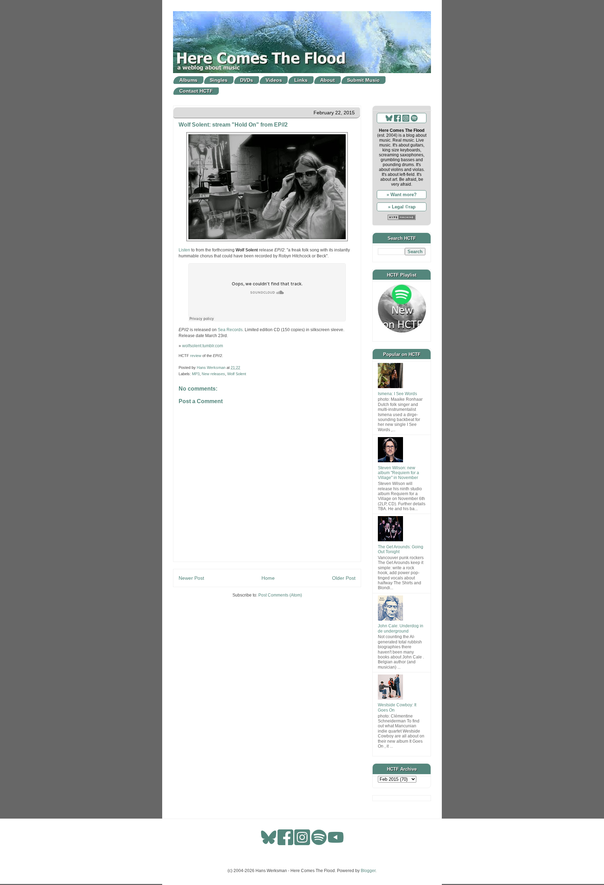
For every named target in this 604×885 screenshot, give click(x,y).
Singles (219, 80)
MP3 (196, 374)
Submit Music (363, 80)
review (195, 356)
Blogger (368, 870)
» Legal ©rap (402, 206)
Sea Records (230, 329)
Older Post (343, 578)
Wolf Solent (236, 374)
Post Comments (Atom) (280, 595)
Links (301, 80)
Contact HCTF (196, 91)
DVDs (246, 80)
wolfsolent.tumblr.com (202, 345)
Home (268, 578)
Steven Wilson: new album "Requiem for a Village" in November (398, 472)
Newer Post (191, 578)
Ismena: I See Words (397, 393)
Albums (188, 80)
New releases (213, 374)
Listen (184, 250)
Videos (274, 80)
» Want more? (402, 194)
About (327, 80)
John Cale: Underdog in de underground (400, 628)
